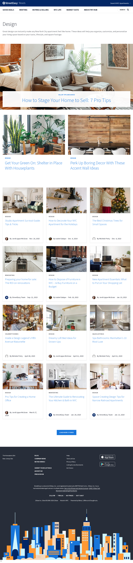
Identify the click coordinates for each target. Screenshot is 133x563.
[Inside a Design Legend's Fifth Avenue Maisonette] (23, 318)
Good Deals (8, 10)
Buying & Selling (40, 10)
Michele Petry (104, 238)
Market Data (72, 10)
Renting (23, 10)
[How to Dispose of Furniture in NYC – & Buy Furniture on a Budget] (66, 259)
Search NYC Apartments (119, 3)
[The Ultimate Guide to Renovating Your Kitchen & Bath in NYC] (66, 376)
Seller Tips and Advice (66, 95)
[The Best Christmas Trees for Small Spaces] (110, 200)
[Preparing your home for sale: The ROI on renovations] (23, 259)
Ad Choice (69, 468)
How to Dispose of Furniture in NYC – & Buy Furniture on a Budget (64, 283)
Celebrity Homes (11, 334)
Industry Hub (90, 10)
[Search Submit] (128, 9)
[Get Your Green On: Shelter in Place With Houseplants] (34, 135)
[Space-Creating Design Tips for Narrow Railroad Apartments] (110, 376)
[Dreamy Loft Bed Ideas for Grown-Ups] (66, 318)
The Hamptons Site (9, 455)
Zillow (52, 496)
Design (8, 158)
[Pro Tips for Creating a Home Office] (23, 376)
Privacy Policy (71, 462)
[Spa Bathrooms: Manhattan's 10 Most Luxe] (110, 318)
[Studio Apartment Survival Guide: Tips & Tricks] (23, 200)
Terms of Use (70, 459)
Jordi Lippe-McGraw (20, 238)
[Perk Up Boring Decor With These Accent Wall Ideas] (99, 135)
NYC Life (57, 10)
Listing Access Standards (74, 465)
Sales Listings (98, 334)
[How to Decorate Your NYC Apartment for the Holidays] (66, 200)
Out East (80, 496)
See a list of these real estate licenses (76, 488)
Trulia (60, 496)
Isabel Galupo (61, 238)
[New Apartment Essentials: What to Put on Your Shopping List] (110, 259)
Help (67, 455)
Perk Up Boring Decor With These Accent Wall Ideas (97, 165)
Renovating (10, 275)
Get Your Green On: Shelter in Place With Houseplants (33, 165)
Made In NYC (64, 500)
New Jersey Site (8, 459)
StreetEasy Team (18, 297)
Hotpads (69, 496)
